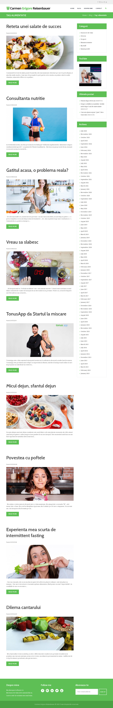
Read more (12, 83)
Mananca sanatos (86, 42)
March (85, 186)
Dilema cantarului (23, 607)
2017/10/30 (13, 392)
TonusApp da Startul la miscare (36, 314)
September (86, 144)
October (85, 137)
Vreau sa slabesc (22, 242)
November (86, 134)
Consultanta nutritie (25, 98)
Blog (90, 15)
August (85, 160)
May (84, 157)
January (85, 189)
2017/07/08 (13, 542)
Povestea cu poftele (25, 457)
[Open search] (106, 8)
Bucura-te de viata (87, 33)
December (86, 212)
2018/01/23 (13, 248)
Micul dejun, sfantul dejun (31, 386)
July (84, 131)
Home (84, 15)
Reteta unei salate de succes (33, 26)
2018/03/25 (13, 105)
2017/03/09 (13, 614)
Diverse (83, 36)
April (84, 140)
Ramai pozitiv (85, 49)
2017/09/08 (13, 464)
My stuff (83, 46)
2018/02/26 (13, 177)
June (84, 147)
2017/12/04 (13, 320)
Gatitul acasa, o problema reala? (37, 170)
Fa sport (83, 39)
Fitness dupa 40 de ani (88, 101)
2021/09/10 (13, 33)
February (86, 150)
